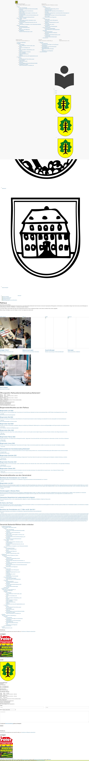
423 (36, 519)
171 (25, 515)
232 (25, 516)
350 (19, 518)
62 (60, 513)
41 (38, 513)
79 (77, 513)
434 (52, 519)
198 (64, 515)
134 (60, 514)
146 (77, 514)
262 (68, 516)
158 (6, 515)
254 (56, 516)
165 (16, 515)
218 (5, 516)
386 (71, 518)
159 (7, 515)
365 (41, 518)
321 (65, 517)
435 (54, 519)
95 (5, 514)
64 (62, 513)
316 (58, 517)
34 (31, 513)
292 (23, 517)
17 (13, 472)
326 (72, 517)
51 (48, 513)
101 (12, 514)
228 (19, 516)
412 (20, 519)
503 (64, 520)
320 (64, 517)
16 (12, 472)
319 (62, 517)
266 (74, 516)
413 (22, 519)
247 (46, 516)
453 (80, 519)
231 (23, 516)
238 (33, 516)
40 (37, 513)
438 (58, 519)
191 (54, 515)
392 (80, 518)
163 (13, 515)
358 (31, 518)
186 (46, 515)
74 (72, 513)
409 (16, 519)
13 (9, 472)
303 (39, 517)
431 (48, 519)
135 (61, 514)
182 (41, 515)
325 (71, 517)
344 (10, 518)
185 (45, 515)
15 (11, 472)
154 (0, 515)
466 (10, 520)
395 (84, 518)
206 (75, 515)
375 (55, 518)
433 (51, 519)
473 (20, 520)
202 (69, 515)
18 (14, 472)
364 (39, 518)
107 (21, 514)
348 (16, 518)
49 (46, 513)
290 (20, 517)
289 (19, 517)
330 (78, 517)
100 (11, 514)
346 (13, 518)
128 (51, 514)
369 (46, 518)
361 (35, 518)
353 (23, 518)
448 (72, 519)
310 (49, 517)
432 (49, 519)
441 (62, 519)
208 (78, 515)
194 (58, 515)
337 (0, 518)
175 (31, 515)
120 (39, 514)
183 (42, 515)
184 (43, 515)
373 (52, 518)
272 (82, 516)
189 (51, 515)
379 (61, 518)
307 (45, 517)
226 (16, 516)
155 (2, 515)
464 (7, 520)
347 (15, 518)
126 (48, 514)
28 (25, 513)
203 (71, 515)
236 (31, 516)
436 (55, 519)
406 (12, 519)
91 (1, 514)
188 (49, 515)
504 (65, 520)
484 (36, 520)
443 (65, 519)
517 (84, 520)
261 (67, 516)
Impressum (15, 759)
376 (56, 518)
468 (13, 520)
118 (36, 514)
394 (82, 518)
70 (68, 513)
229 (20, 516)
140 (68, 514)
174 (29, 515)
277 (2, 517)
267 (75, 516)
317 (59, 517)
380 (62, 518)
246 (45, 516)
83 (81, 513)
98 (8, 514)
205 (74, 515)
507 (69, 520)
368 (45, 518)
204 (72, 515)
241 (38, 516)
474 (22, 520)
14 (10, 472)
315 (56, 517)
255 (58, 516)
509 (72, 520)
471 (18, 520)
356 (28, 518)
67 (65, 513)
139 (67, 514)
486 (39, 520)
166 (18, 515)
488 (42, 520)
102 (13, 514)
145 (75, 514)
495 (52, 520)
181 (39, 515)
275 (87, 516)
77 (75, 513)
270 (80, 516)
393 (81, 518)
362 (36, 518)
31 (28, 513)
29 (26, 513)
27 (24, 513)
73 (71, 513)
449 (74, 519)
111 (26, 514)
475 (23, 520)
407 (13, 519)
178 (35, 515)
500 (59, 520)
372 (51, 518)
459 (0, 520)
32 (29, 513)
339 (3, 518)
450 (75, 519)
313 (54, 517)
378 (59, 518)
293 (25, 517)
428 (43, 519)
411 (19, 519)
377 (58, 518)
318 (61, 517)
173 (28, 515)
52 (49, 513)
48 (45, 513)
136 (62, 514)
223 (12, 516)
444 (67, 519)
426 (41, 519)
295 (28, 517)
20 (16, 472)
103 (15, 514)
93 (3, 514)
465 (9, 520)
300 (35, 517)
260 (65, 516)
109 (24, 514)
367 (43, 518)
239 (35, 516)
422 (35, 519)
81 (79, 513)
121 (41, 514)
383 (67, 518)
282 (9, 517)
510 (74, 520)
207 (77, 515)
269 (78, 516)
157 (5, 515)
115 (32, 514)
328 (75, 517)
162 (12, 515)
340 (5, 518)
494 (51, 520)
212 (84, 515)
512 (77, 520)
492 (48, 520)
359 (32, 518)
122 (42, 514)
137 (64, 514)
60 (58, 513)
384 (68, 518)
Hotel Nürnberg (10, 657)
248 (48, 516)
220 (7, 516)
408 (15, 519)
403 (7, 519)
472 (19, 520)
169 (22, 515)
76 (74, 513)
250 (51, 516)
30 (27, 513)
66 (64, 513)
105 (18, 514)
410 (18, 519)
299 (33, 517)
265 (72, 516)
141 (70, 514)
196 (61, 515)
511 (75, 520)
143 (73, 514)
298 (32, 517)
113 (29, 514)
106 (19, 514)
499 (58, 520)
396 (85, 518)
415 (25, 519)
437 (56, 519)
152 (86, 514)
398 (0, 519)
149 (81, 514)
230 (22, 516)
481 (32, 520)
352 (22, 518)
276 (0, 517)
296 (29, 517)
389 (75, 518)
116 (34, 514)
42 (39, 513)
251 (52, 516)
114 (31, 514)
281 (7, 517)
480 (31, 520)
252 (54, 516)
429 (45, 519)
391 (78, 518)
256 (59, 516)
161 (10, 515)
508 (71, 520)
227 (18, 516)
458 (87, 519)
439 (59, 519)
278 (3, 517)
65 (63, 513)
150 (83, 514)
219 (6, 516)
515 (81, 520)
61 (59, 513)
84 (82, 513)
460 (2, 520)
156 (3, 515)
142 (71, 514)
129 (52, 514)
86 (84, 513)
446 (69, 519)
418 (29, 519)
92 (2, 514)
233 (26, 516)
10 (6, 472)
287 (16, 517)
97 (7, 514)
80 (78, 513)
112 (28, 514)
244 (42, 516)
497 (55, 520)
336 (87, 517)
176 (32, 515)
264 (71, 516)
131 (55, 514)
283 (10, 517)
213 (85, 515)
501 (61, 520)
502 (62, 520)
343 (9, 518)
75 (73, 513)
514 (80, 520)
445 (68, 519)
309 (48, 517)
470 (16, 520)
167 (19, 515)
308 (46, 517)
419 (31, 519)
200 (67, 515)
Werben (49, 759)
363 (38, 518)
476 (25, 520)
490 (45, 520)
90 (0, 514)
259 (64, 516)
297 (31, 517)
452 (78, 519)
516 (82, 520)
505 (67, 520)
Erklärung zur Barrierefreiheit (38, 759)
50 (47, 513)
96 (6, 514)
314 (55, 517)
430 (46, 519)
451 (77, 519)
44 (41, 513)
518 (85, 520)
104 (16, 514)
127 (49, 514)
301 (36, 517)
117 (35, 514)
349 (18, 518)
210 (81, 515)
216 (2, 516)
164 (15, 515)
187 (48, 515)
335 (85, 517)
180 (38, 515)
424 (38, 519)
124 (45, 514)
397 (87, 518)
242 (39, 516)
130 (54, 514)
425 (39, 519)
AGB (8, 759)
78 (76, 513)
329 (77, 517)
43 (40, 513)
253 (55, 516)
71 (69, 513)
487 (41, 520)
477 (26, 520)
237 (32, 516)
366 (42, 518)
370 (48, 518)
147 (78, 514)
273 (84, 516)
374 (54, 518)
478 (28, 520)
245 (43, 516)
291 (22, 517)
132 (57, 514)
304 (41, 517)
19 (15, 472)
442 (64, 519)
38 (35, 513)
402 (6, 519)
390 (77, 518)
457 (85, 519)
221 (9, 516)
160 (9, 515)
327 (74, 517)
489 (43, 520)
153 (87, 514)
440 (61, 519)
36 (33, 513)
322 (67, 517)
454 (81, 519)
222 (10, 516)
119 (38, 514)
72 (70, 513)
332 (81, 517)
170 (23, 515)
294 (26, 517)
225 (15, 516)
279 (5, 517)
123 (44, 514)
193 (56, 515)
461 (3, 520)
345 (12, 518)
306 (43, 517)
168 (20, 515)
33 (30, 513)
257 (61, 516)
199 (65, 515)
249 (49, 516)
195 (59, 515)
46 (43, 513)
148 (80, 514)
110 (25, 514)
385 (69, 518)
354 (25, 518)
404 (9, 519)
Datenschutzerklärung (9, 723)
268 (77, 516)
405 (10, 519)
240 (36, 516)
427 (42, 519)
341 (6, 518)
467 (12, 520)
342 (7, 518)
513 (78, 520)
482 (33, 520)
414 (23, 519)
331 (80, 517)
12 (8, 472)
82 (80, 513)
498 (56, 520)
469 (15, 520)
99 (9, 514)
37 (34, 513)
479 (29, 520)
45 (42, 513)
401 (5, 519)
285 (13, 517)
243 (41, 516)
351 (20, 518)
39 (36, 513)
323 (68, 517)
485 (38, 520)
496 (54, 520)
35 (32, 513)
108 (22, 514)
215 (0, 516)
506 (68, 520)
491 (46, 520)
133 (58, 514)
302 (38, 517)
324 (69, 517)
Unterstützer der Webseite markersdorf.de (28, 631)
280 (6, 517)
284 (12, 517)
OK (37, 760)
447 (71, 519)
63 (61, 513)
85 (83, 513)
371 (49, 518)
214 (87, 515)
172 (26, 515)
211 (82, 515)
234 (28, 516)
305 (42, 517)
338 (2, 518)
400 (3, 519)
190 (52, 515)
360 (33, 518)
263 (69, 516)
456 (84, 519)
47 (44, 513)
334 (84, 517)
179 (36, 515)
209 (80, 515)
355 (26, 518)
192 (55, 515)
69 (67, 513)
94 (4, 514)
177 (33, 515)
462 (5, 520)
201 (68, 515)
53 (50, 513)
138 (65, 514)
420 (32, 519)
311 (51, 517)
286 (15, 517)
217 (3, 516)
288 (18, 517)
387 (72, 518)
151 (84, 514)
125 (47, 514)
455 (82, 519)
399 (2, 519)
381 (64, 518)
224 (13, 516)
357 (29, 518)
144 (74, 514)
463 (6, 520)
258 (62, 516)
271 (81, 516)
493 (49, 520)
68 (66, 513)
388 (74, 518)
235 (29, 516)
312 (52, 517)
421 (33, 519)
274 (85, 516)
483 (35, 520)
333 (82, 517)
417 (28, 519)
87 (85, 513)
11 (7, 472)
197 (62, 515)
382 (65, 518)
